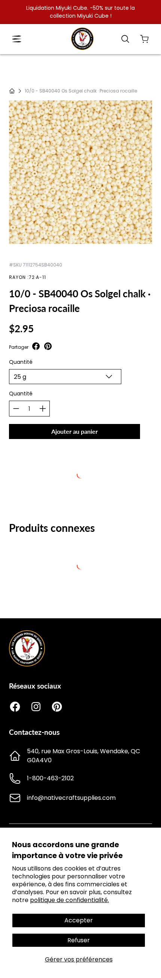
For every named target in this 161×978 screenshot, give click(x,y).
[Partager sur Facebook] (35, 347)
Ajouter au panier (74, 431)
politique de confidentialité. (69, 900)
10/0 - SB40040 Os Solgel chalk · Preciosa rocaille (81, 91)
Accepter (78, 920)
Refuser (78, 940)
